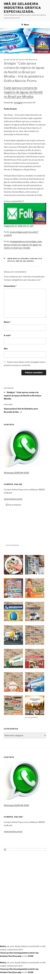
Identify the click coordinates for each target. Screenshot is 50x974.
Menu (26, 24)
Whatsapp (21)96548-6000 (16, 473)
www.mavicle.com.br (13, 499)
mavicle (33, 60)
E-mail (7, 335)
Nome (7, 322)
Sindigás (18, 102)
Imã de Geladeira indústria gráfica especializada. (22, 7)
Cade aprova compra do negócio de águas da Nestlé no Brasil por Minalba (23, 92)
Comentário (10, 286)
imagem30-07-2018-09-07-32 (18, 226)
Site (6, 349)
